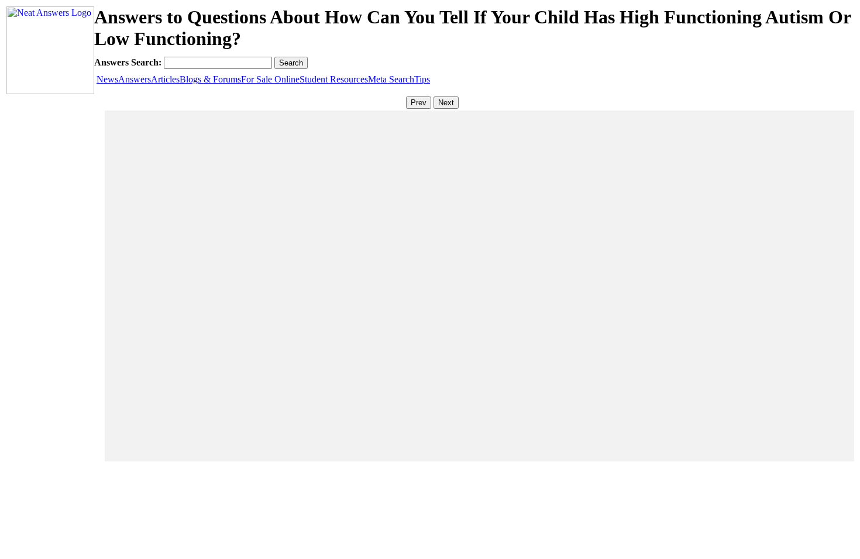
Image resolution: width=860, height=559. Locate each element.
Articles (165, 79)
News (107, 79)
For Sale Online (270, 79)
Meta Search (391, 79)
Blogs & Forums (210, 79)
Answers (134, 79)
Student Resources (334, 79)
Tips (422, 79)
